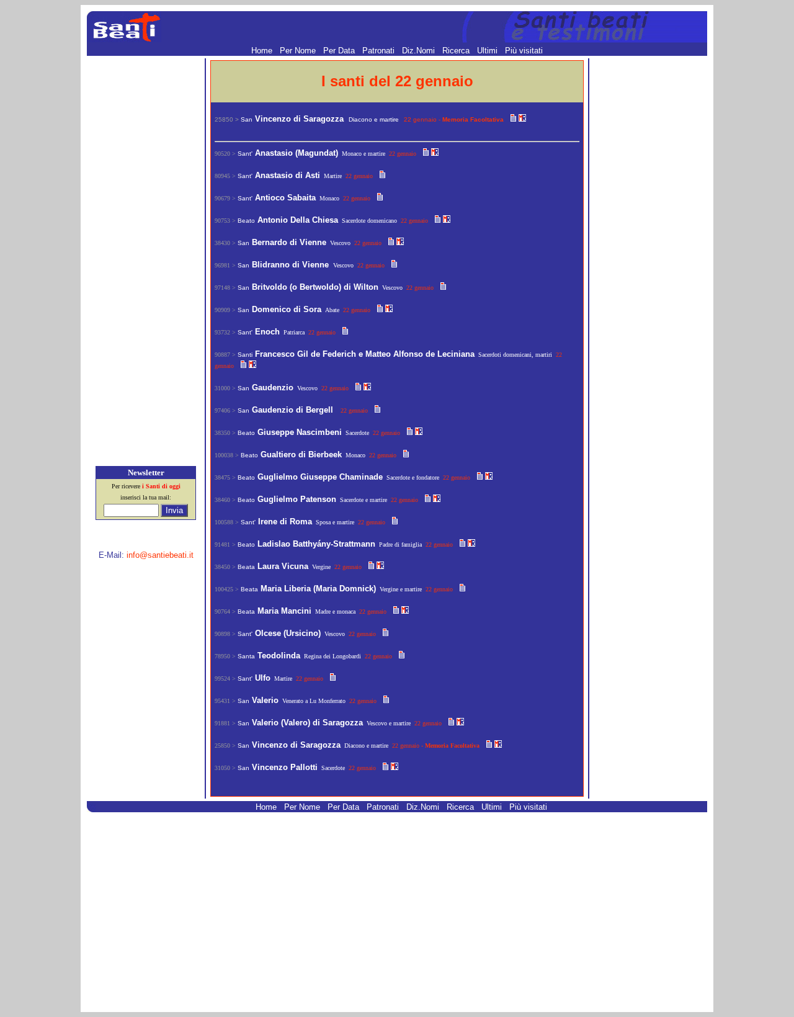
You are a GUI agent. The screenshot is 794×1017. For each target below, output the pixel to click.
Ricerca (457, 50)
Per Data (340, 50)
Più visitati (524, 50)
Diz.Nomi (419, 50)
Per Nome (299, 50)
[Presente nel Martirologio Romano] (522, 118)
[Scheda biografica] (513, 118)
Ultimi (488, 50)
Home (263, 50)
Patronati (379, 50)
